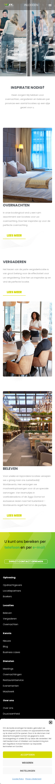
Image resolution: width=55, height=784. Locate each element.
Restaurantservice (13, 680)
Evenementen (11, 685)
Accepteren (28, 754)
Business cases (11, 652)
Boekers (7, 596)
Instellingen (27, 770)
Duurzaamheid (11, 713)
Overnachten (10, 624)
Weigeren (27, 762)
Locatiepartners (12, 590)
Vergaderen (10, 618)
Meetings (8, 668)
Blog (5, 646)
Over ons (8, 708)
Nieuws (7, 641)
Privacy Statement (33, 779)
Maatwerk (8, 691)
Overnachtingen (12, 674)
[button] (50, 722)
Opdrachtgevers (12, 585)
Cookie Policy (18, 779)
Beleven (7, 613)
